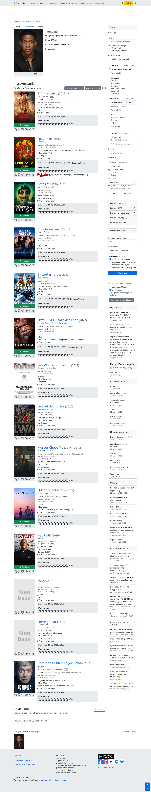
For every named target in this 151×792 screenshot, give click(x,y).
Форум (90, 3)
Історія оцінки (118, 521)
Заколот (116, 454)
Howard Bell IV (43, 552)
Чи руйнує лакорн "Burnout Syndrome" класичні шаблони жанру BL (122, 569)
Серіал (113, 175)
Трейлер (25, 125)
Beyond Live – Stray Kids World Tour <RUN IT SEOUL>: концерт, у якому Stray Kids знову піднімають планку (122, 602)
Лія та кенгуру (116, 417)
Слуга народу (118, 540)
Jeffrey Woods (43, 467)
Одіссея (115, 373)
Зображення (29, 26)
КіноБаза (22, 3)
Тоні (116, 410)
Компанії (112, 149)
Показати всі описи (93, 88)
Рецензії (63, 3)
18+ (65, 323)
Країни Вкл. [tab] (115, 98)
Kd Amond (41, 382)
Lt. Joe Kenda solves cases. (48, 688)
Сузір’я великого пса (119, 468)
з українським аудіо (120, 265)
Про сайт (18, 755)
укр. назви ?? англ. (120, 287)
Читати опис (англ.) (47, 201)
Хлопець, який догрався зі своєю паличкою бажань (121, 580)
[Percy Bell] (19, 741)
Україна (114, 122)
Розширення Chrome (107, 767)
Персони (27, 21)
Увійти (128, 3)
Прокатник (113, 247)
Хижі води (116, 475)
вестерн (74, 150)
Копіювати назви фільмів (122, 300)
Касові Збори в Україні (122, 366)
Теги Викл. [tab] (126, 133)
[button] (21, 74)
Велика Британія (118, 117)
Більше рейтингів (79, 163)
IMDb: (56, 117)
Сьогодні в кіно (118, 381)
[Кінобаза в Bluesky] (121, 762)
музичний (65, 150)
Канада (114, 120)
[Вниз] (147, 789)
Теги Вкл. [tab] (114, 133)
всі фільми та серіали (121, 259)
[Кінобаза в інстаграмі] (106, 762)
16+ (46, 142)
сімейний (48, 546)
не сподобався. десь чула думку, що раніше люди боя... (122, 631)
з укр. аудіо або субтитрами (124, 262)
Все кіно (43, 3)
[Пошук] (122, 3)
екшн (46, 107)
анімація (115, 78)
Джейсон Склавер (57, 686)
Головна (17, 21)
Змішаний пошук (118, 45)
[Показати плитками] (104, 88)
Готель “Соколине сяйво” (121, 438)
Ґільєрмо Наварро (66, 339)
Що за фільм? (118, 508)
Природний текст (119, 51)
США (39, 110)
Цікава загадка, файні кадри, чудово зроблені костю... (122, 648)
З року (112, 193)
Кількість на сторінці (117, 238)
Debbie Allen (80, 339)
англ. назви (117, 290)
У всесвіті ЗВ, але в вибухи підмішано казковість (122, 557)
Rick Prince (42, 423)
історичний (57, 286)
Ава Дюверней (66, 509)
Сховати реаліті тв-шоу (74, 88)
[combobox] (123, 144)
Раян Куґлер (42, 155)
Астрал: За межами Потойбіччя (118, 402)
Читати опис (44, 113)
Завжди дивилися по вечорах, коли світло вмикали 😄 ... (119, 675)
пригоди (41, 417)
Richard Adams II (44, 638)
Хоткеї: (63, 755)
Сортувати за (114, 55)
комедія (40, 376)
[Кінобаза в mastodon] (116, 762)
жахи (46, 150)
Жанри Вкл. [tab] (115, 65)
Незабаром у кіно (119, 432)
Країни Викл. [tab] (129, 98)
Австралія (115, 126)
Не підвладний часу (121, 614)
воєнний (41, 286)
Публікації (34, 3)
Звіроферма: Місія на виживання (119, 446)
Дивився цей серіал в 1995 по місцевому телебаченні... (122, 686)
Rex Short (70, 686)
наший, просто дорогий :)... (122, 640)
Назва (112, 38)
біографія (115, 83)
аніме (113, 80)
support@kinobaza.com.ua (54, 780)
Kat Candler (42, 509)
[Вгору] (147, 785)
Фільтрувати (122, 273)
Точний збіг (116, 48)
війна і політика (118, 88)
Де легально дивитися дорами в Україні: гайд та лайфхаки (121, 328)
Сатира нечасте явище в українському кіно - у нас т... (122, 657)
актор (52, 49)
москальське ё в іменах (120, 514)
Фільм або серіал (117, 170)
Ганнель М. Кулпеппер (47, 339)
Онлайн (53, 3)
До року (127, 193)
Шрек (116, 387)
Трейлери (73, 3)
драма (40, 107)
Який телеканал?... (119, 665)
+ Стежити (99, 709)
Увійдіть (17, 721)
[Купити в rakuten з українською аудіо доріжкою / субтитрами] (43, 174)
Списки (82, 3)
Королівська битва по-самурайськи (121, 589)
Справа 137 (116, 461)
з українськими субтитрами (124, 267)
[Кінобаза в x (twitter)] (111, 762)
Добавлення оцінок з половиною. (119, 499)
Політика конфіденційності (25, 764)
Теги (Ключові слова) (118, 140)
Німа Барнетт (53, 509)
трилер (57, 150)
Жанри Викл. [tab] (129, 65)
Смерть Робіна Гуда (118, 394)
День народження (118, 424)
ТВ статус (112, 178)
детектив (115, 94)
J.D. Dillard (41, 291)
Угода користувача (22, 760)
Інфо (18, 26)
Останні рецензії (119, 548)
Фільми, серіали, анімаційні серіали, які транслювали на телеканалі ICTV (122, 531)
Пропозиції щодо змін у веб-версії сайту (122, 490)
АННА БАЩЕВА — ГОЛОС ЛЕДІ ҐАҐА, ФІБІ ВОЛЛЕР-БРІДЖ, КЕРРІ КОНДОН (121, 316)
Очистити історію (128, 731)
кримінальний (43, 461)
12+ (52, 96)
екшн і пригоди (55, 107)
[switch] (57, 755)
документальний (58, 461)
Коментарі (99, 3)
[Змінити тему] (135, 3)
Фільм (113, 172)
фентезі (82, 150)
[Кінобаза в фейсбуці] (100, 762)
